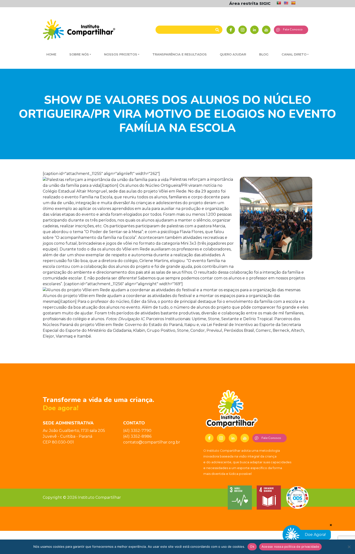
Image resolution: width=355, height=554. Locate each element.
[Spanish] (293, 3)
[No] (349, 546)
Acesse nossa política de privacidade (290, 546)
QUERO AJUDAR (233, 54)
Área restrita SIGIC (249, 3)
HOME (51, 54)
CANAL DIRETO (294, 54)
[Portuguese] (279, 3)
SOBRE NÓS (79, 54)
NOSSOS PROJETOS (120, 54)
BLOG (264, 54)
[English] (286, 3)
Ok (252, 546)
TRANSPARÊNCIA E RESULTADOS (179, 54)
